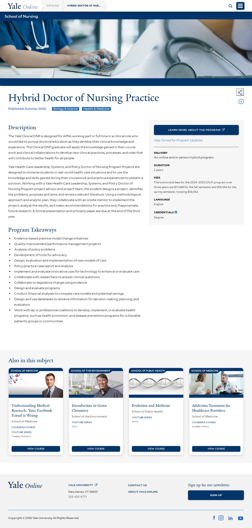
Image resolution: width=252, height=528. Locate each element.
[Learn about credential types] (176, 212)
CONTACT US (137, 485)
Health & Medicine (96, 109)
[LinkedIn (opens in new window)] (230, 517)
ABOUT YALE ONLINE (143, 491)
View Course (35, 448)
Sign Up (216, 495)
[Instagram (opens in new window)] (221, 517)
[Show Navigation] (240, 6)
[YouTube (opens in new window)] (240, 517)
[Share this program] (240, 92)
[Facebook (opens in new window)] (214, 517)
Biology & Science (66, 109)
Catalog (52, 5)
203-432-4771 (77, 496)
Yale (80, 485)
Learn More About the (194, 129)
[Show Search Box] (230, 6)
